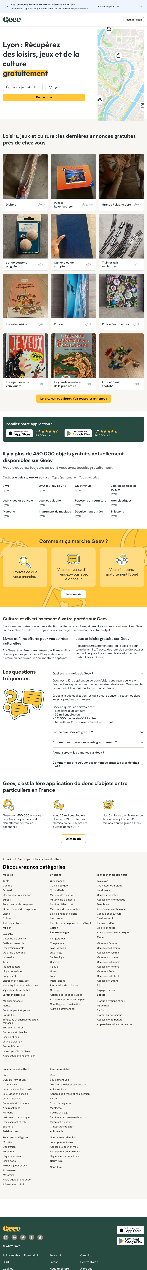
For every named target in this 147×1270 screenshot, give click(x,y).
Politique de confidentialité (20, 1255)
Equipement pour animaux (65, 1151)
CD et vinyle (83, 488)
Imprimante (103, 890)
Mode (100, 937)
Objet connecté (106, 927)
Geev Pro (86, 1255)
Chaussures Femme (108, 948)
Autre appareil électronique (113, 932)
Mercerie (9, 514)
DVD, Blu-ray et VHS (52, 488)
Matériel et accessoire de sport (68, 1117)
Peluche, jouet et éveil (15, 1165)
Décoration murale (13, 948)
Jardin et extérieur (14, 994)
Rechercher (44, 97)
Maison (7, 927)
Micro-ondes (57, 980)
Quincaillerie (57, 890)
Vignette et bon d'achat (16, 990)
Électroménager (59, 932)
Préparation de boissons (64, 985)
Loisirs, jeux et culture (16, 1069)
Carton (54, 927)
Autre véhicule (58, 1089)
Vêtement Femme (107, 943)
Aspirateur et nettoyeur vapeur (68, 999)
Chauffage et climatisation (65, 1004)
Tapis (6, 962)
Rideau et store (11, 966)
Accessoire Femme (108, 952)
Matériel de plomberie (62, 899)
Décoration (9, 1146)
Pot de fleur (9, 1015)
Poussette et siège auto (16, 1137)
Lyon (29, 859)
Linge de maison (12, 971)
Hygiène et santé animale (64, 1156)
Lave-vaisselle (58, 948)
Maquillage (103, 1005)
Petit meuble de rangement (18, 904)
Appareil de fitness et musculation (70, 1093)
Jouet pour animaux (61, 1142)
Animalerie (56, 1131)
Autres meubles (12, 923)
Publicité (55, 1255)
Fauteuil (7, 890)
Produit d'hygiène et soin (111, 1000)
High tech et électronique (112, 874)
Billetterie (117, 514)
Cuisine (7, 918)
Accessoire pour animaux (64, 1146)
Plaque (54, 966)
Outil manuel (57, 881)
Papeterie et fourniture (90, 503)
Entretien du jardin (13, 1027)
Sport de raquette (60, 1103)
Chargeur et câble (107, 895)
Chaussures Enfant (108, 976)
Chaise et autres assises (17, 895)
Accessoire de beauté (109, 1019)
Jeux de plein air (12, 1041)
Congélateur (57, 943)
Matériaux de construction (65, 909)
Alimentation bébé (13, 1184)
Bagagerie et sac (106, 990)
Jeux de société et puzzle (123, 490)
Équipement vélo (59, 1079)
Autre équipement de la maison (21, 985)
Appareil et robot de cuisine (66, 994)
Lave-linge (56, 952)
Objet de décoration (14, 952)
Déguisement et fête (89, 514)
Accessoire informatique (111, 899)
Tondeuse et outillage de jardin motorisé (21, 1021)
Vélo (52, 1075)
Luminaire (8, 957)
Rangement (9, 976)
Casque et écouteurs (109, 913)
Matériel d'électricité (61, 904)
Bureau (7, 899)
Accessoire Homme (108, 966)
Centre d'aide (89, 1262)
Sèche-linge (57, 957)
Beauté (101, 994)
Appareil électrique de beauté (114, 1024)
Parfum (101, 1010)
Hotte (53, 971)
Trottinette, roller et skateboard (68, 1084)
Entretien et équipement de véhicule (71, 923)
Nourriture (56, 1160)
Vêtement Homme (107, 957)
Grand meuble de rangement (20, 909)
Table (6, 881)
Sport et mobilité (60, 1069)
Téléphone (103, 904)
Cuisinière (55, 962)
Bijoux (100, 985)
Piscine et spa (11, 1037)
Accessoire (9, 1170)
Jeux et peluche (50, 503)
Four (52, 976)
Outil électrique (59, 885)
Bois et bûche (11, 1046)
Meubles (8, 874)
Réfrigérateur (57, 938)
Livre (6, 488)
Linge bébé (9, 1160)
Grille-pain (56, 990)
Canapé (7, 885)
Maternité (8, 1175)
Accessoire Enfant (107, 980)
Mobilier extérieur (13, 1000)
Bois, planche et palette (63, 913)
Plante (6, 1005)
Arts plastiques (121, 503)
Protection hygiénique (109, 1015)
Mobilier (7, 1142)
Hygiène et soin (12, 1156)
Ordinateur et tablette (109, 885)
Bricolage (55, 874)
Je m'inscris (73, 594)
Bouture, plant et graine (16, 1010)
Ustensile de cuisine (14, 938)
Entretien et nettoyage (16, 980)
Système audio (105, 918)
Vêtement (8, 1151)
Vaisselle (8, 933)
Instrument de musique (55, 514)
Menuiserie (56, 918)
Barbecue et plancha (15, 1032)
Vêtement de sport (61, 1122)
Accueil (7, 859)
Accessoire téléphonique (111, 909)
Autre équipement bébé (17, 1179)
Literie (6, 913)
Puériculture (10, 1131)
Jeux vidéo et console (18, 503)
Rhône (19, 859)
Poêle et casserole (13, 943)
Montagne (56, 1107)
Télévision (102, 881)
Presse (54, 1262)
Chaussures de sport (62, 1126)
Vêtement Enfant (106, 971)
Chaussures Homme (108, 962)
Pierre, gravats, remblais (16, 1051)
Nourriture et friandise (62, 1137)
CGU (6, 1262)
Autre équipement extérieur (19, 1055)
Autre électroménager (62, 1008)
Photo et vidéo (105, 923)
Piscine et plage (59, 1112)
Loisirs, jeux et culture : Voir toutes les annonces (73, 398)
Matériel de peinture (62, 895)
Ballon (53, 1098)
